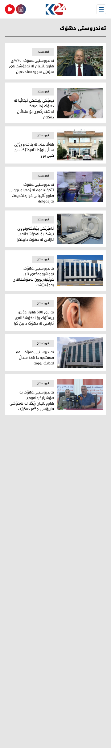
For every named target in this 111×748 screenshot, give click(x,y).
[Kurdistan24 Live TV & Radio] (10, 9)
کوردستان (43, 51)
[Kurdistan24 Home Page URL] (55, 9)
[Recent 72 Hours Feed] (21, 9)
